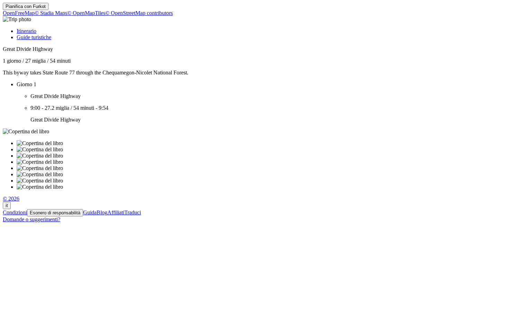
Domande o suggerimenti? (31, 219)
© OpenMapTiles (86, 13)
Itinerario (26, 31)
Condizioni (15, 212)
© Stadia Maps (51, 13)
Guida (90, 212)
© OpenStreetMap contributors (139, 13)
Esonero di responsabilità (55, 212)
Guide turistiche (34, 37)
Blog (102, 212)
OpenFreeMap (19, 13)
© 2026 (11, 199)
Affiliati (115, 212)
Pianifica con (26, 6)
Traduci (132, 212)
